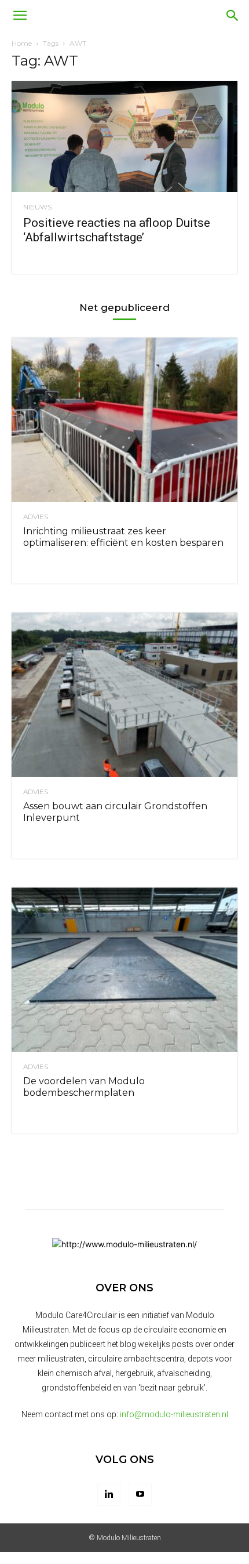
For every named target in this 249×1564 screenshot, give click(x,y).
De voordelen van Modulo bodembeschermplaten (84, 1087)
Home (22, 43)
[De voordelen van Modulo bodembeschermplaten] (124, 970)
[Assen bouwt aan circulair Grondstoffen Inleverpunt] (124, 695)
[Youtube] (140, 1494)
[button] (19, 15)
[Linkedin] (108, 1494)
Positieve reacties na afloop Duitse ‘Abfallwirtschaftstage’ (116, 230)
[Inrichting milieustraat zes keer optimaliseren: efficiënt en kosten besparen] (124, 420)
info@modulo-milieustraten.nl (174, 1414)
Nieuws (37, 207)
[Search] (233, 15)
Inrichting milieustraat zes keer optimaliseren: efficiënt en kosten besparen (123, 537)
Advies (35, 516)
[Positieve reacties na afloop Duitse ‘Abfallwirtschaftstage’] (124, 136)
